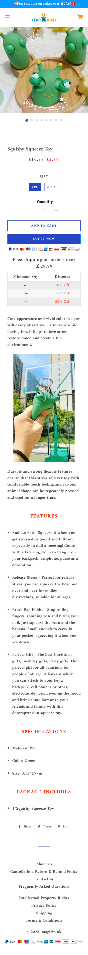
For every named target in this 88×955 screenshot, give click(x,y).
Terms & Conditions (44, 920)
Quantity (45, 201)
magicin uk (52, 932)
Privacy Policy (44, 905)
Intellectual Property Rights (44, 898)
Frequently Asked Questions (44, 886)
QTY (44, 176)
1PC (35, 187)
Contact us (44, 879)
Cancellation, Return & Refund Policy (44, 871)
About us (44, 864)
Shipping (44, 913)
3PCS (51, 187)
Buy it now (44, 239)
